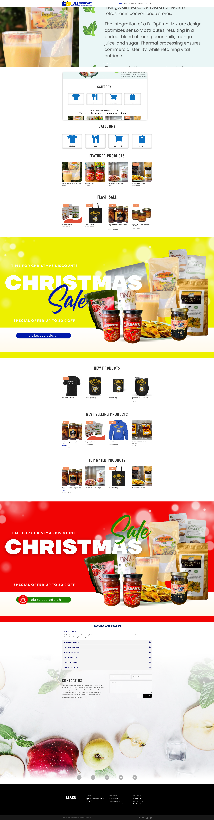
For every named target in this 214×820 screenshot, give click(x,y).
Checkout (140, 3)
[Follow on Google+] (93, 777)
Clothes (72, 146)
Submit (147, 696)
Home (120, 3)
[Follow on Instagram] (107, 777)
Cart (147, 3)
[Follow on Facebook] (79, 777)
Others (141, 146)
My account (132, 3)
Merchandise (118, 146)
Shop (125, 3)
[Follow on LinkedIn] (134, 777)
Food (95, 146)
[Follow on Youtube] (121, 777)
